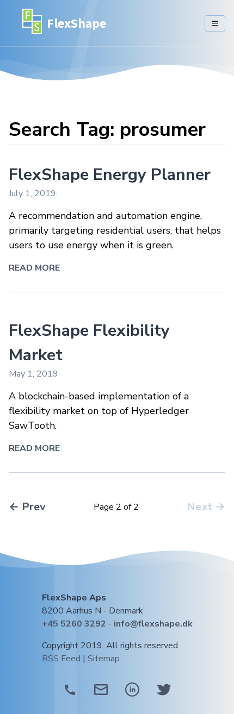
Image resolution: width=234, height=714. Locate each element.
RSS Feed (61, 659)
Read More (34, 268)
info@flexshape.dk (153, 624)
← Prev (27, 506)
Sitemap (104, 659)
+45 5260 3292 (74, 624)
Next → (206, 506)
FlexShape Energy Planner (110, 175)
